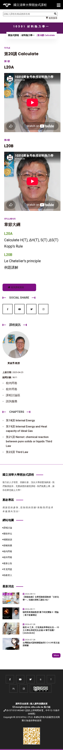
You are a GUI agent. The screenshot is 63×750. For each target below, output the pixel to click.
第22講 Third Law (17, 452)
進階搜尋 (52, 18)
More (56, 655)
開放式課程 (13, 35)
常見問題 (7, 569)
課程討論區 (13, 395)
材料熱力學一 (28, 35)
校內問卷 (11, 383)
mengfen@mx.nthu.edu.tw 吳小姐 (32, 707)
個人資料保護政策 (39, 703)
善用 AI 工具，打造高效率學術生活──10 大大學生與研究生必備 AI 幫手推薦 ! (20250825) (41, 630)
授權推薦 (7, 545)
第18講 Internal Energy (20, 420)
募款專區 (8, 500)
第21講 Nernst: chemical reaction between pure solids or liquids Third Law (29, 441)
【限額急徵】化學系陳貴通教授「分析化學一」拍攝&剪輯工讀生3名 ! (41, 598)
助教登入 (7, 575)
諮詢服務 (11, 401)
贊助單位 (7, 533)
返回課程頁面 (17, 287)
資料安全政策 (22, 703)
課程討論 (7, 527)
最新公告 (7, 563)
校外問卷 (11, 389)
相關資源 (7, 539)
